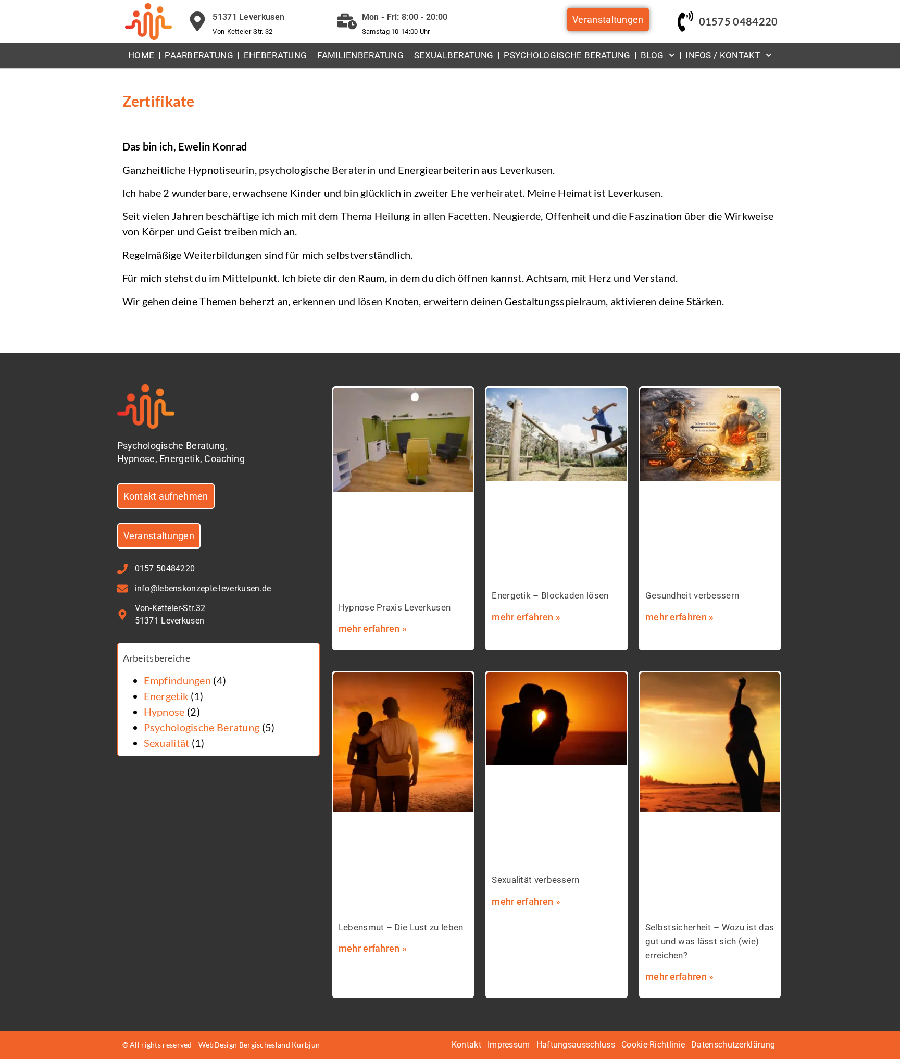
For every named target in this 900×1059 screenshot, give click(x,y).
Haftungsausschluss (575, 1045)
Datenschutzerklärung (733, 1045)
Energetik (166, 696)
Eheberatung (275, 55)
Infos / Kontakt (722, 55)
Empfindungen (177, 680)
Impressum (509, 1045)
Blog (652, 55)
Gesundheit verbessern (692, 595)
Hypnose (164, 711)
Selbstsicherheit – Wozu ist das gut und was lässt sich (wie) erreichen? (709, 941)
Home (141, 55)
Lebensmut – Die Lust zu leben (401, 927)
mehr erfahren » (373, 628)
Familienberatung (360, 55)
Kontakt (466, 1045)
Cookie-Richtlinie (653, 1045)
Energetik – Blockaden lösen (550, 595)
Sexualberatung (453, 55)
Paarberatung (199, 55)
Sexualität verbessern (535, 880)
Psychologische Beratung (567, 55)
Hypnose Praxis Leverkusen (395, 607)
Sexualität (167, 743)
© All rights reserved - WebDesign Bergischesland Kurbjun (221, 1044)
